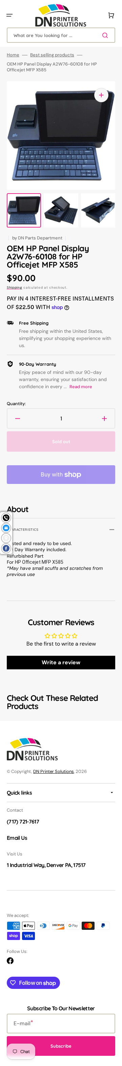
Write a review (61, 662)
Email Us (17, 837)
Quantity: (16, 403)
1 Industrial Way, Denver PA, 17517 (46, 865)
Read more (80, 387)
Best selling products (52, 55)
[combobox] (61, 35)
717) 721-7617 (23, 821)
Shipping (14, 287)
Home (13, 55)
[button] (9, 15)
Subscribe (61, 1046)
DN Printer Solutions (53, 771)
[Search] (106, 35)
